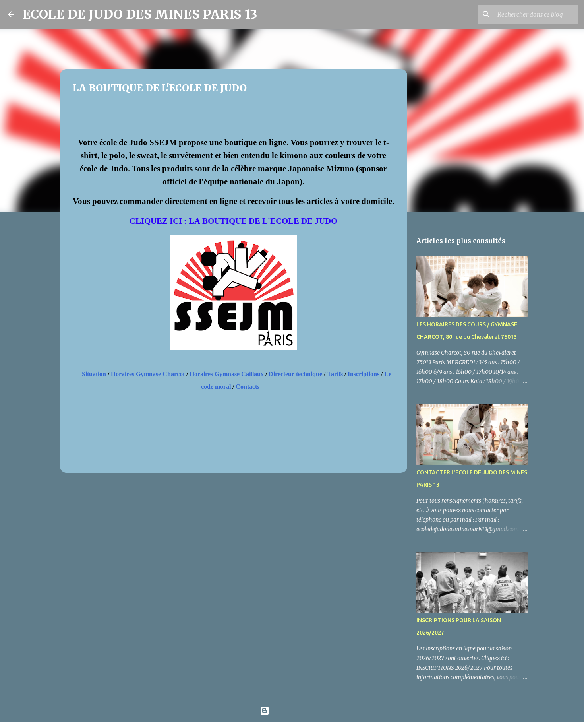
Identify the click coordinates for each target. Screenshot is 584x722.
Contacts (247, 386)
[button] (77, 114)
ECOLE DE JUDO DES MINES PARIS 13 (139, 14)
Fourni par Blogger (296, 710)
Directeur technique (295, 374)
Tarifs (335, 374)
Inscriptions (363, 374)
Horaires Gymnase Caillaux (227, 374)
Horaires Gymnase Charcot (148, 374)
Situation (94, 374)
